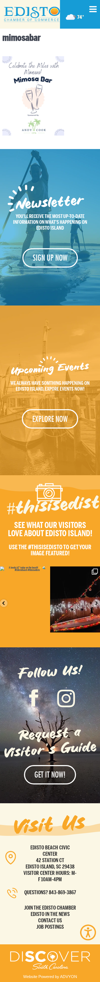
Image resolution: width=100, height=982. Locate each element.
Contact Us (50, 920)
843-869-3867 (62, 892)
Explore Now (50, 419)
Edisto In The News (50, 914)
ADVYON (68, 976)
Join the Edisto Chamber (50, 908)
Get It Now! (50, 774)
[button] (3, 603)
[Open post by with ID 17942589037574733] (25, 599)
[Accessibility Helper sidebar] (88, 932)
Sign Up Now (50, 258)
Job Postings (50, 927)
